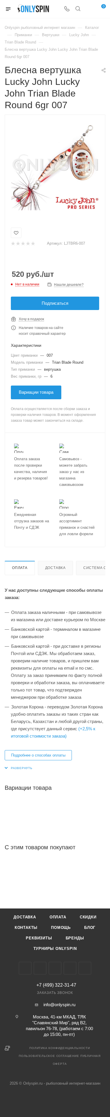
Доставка (55, 568)
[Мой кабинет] (89, 9)
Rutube (85, 968)
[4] (27, 243)
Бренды (75, 938)
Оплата (20, 568)
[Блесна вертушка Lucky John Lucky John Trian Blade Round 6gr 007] (55, 166)
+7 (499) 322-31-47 (56, 985)
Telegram (55, 968)
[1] (12, 243)
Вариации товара (36, 392)
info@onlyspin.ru (59, 1004)
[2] (17, 243)
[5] (32, 243)
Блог (89, 927)
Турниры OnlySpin (55, 948)
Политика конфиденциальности (59, 1048)
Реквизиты (39, 938)
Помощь (61, 927)
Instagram (40, 968)
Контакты (26, 927)
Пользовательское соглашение (49, 1056)
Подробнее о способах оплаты (38, 755)
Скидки (88, 917)
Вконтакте (25, 968)
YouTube (70, 968)
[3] (22, 243)
